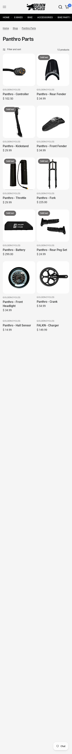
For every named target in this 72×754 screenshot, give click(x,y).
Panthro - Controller (16, 94)
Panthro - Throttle (14, 198)
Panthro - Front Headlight (13, 304)
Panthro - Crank (47, 301)
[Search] (60, 7)
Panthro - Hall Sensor (17, 325)
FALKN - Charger (48, 325)
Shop (15, 28)
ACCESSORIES (45, 17)
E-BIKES (18, 17)
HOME (6, 17)
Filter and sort (14, 49)
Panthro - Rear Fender (51, 94)
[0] (66, 7)
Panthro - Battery (14, 250)
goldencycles (11, 90)
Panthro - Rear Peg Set (52, 250)
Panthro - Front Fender (52, 146)
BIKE (30, 17)
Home (6, 28)
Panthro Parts (29, 28)
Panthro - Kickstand (16, 146)
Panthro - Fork (46, 198)
